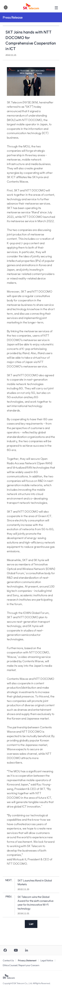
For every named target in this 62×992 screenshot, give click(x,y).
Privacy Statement (27, 960)
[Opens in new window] (5, 950)
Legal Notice (46, 960)
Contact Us (8, 960)
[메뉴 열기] (56, 7)
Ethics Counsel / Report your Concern (21, 965)
